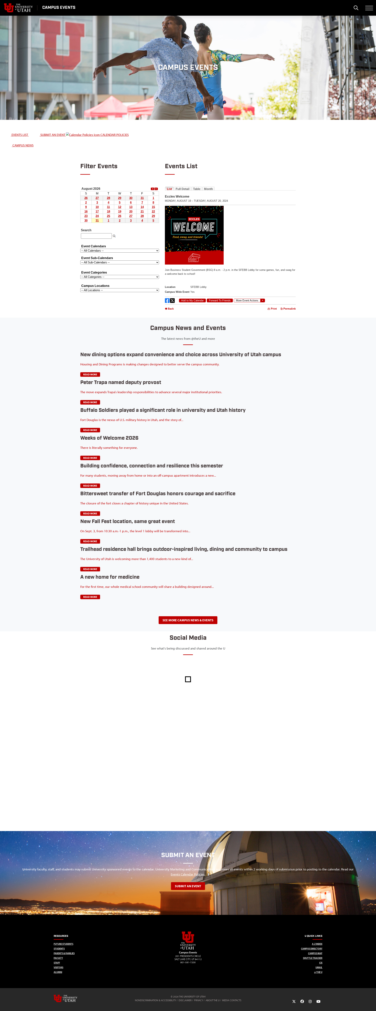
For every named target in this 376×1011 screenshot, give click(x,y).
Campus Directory (311, 948)
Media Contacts (231, 1000)
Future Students (63, 943)
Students (59, 948)
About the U (213, 1000)
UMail (318, 967)
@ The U (318, 972)
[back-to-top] (371, 1003)
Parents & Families (64, 953)
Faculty (58, 958)
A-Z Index (317, 943)
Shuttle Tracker (312, 958)
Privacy (198, 1000)
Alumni (58, 972)
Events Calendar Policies (188, 874)
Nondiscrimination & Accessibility (155, 1000)
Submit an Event (188, 886)
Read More (90, 374)
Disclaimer (185, 1000)
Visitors (58, 967)
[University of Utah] (71, 998)
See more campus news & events (188, 620)
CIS (320, 962)
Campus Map (315, 953)
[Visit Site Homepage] (188, 948)
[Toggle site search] (356, 8)
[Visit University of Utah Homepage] (18, 8)
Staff (57, 962)
